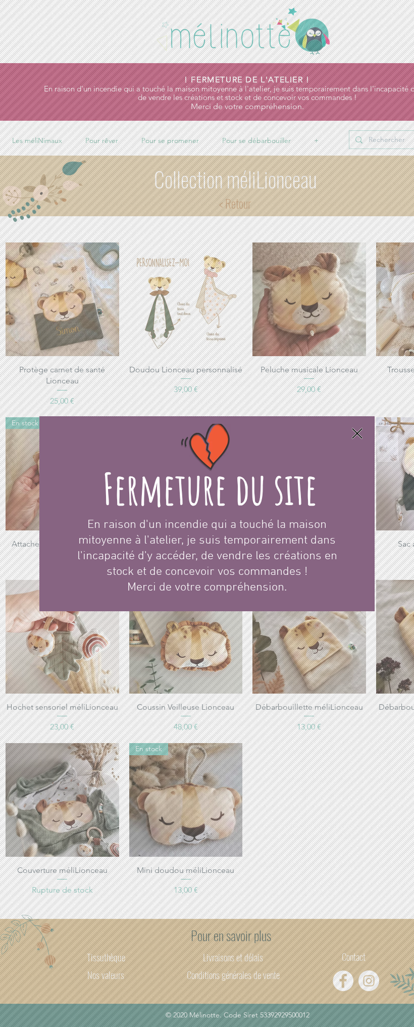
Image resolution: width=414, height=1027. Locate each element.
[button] (357, 433)
